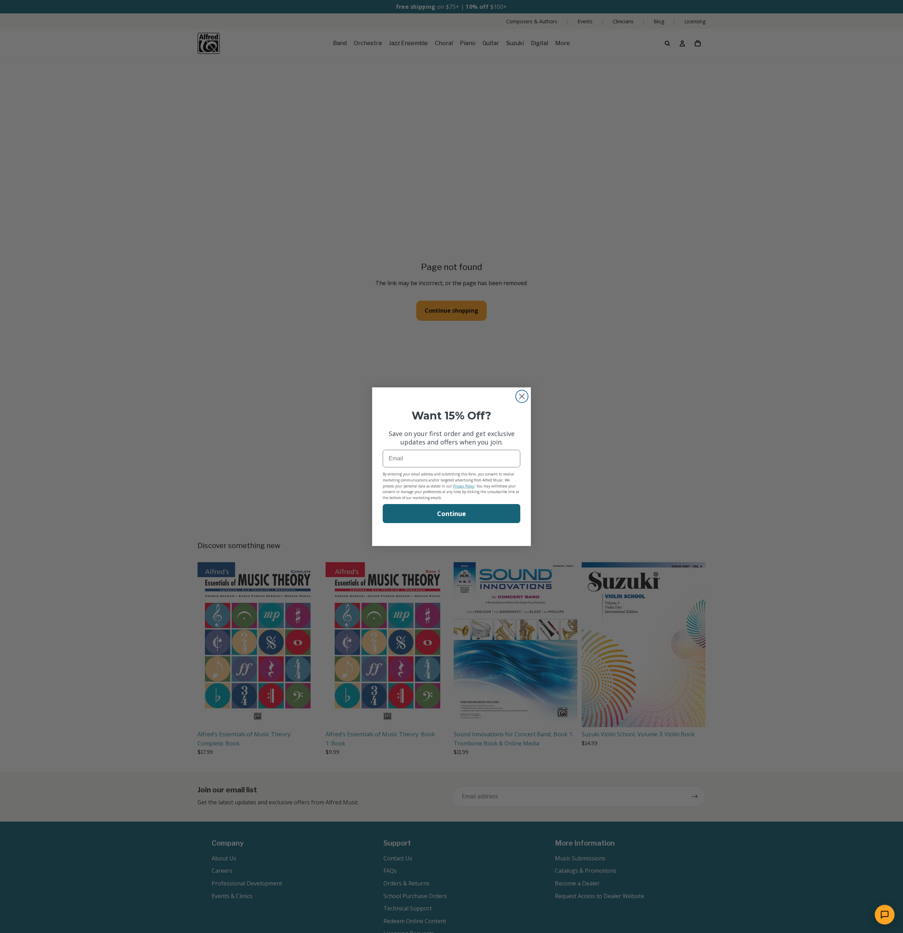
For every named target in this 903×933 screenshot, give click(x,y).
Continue (451, 513)
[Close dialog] (522, 396)
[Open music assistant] (885, 915)
